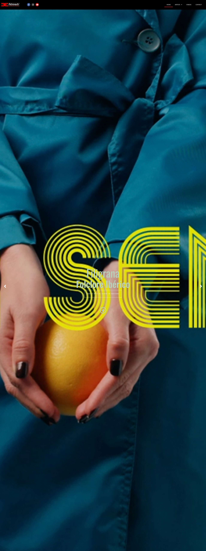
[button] (5, 286)
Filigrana (103, 273)
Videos (188, 4)
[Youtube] (37, 4)
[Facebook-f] (28, 4)
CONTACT (199, 4)
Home (169, 4)
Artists (177, 4)
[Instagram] (33, 4)
